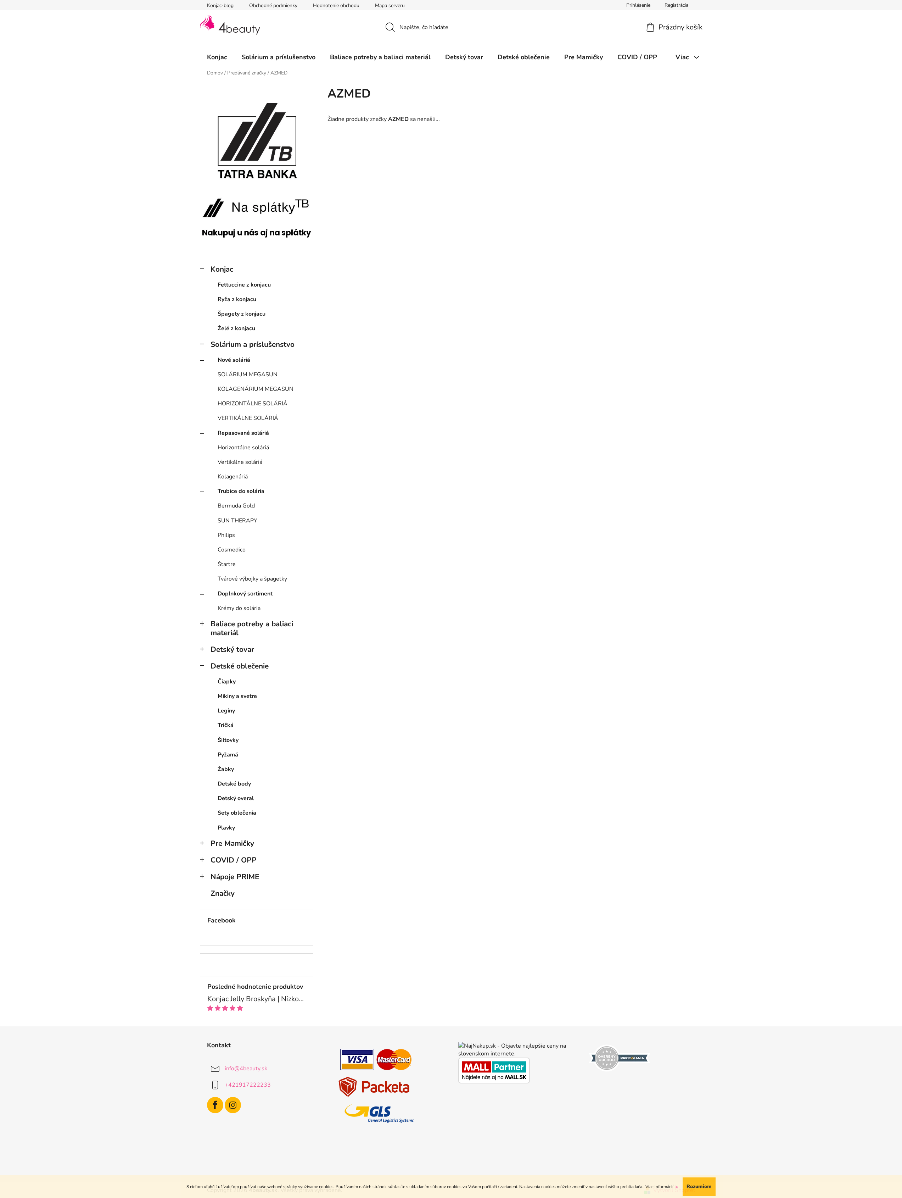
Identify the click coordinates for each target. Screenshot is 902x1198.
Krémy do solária (239, 608)
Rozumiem (699, 1186)
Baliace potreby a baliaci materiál (252, 628)
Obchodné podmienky (273, 5)
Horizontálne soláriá (243, 447)
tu (676, 1186)
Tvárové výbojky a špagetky (252, 579)
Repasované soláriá (243, 433)
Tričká (226, 725)
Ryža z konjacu (237, 299)
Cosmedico (232, 550)
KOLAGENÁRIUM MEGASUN (255, 389)
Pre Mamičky (232, 843)
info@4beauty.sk (246, 1068)
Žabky (226, 769)
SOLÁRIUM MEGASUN (248, 374)
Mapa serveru (390, 5)
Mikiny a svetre (237, 696)
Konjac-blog (220, 5)
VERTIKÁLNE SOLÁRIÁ (248, 418)
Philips (226, 535)
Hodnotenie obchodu (336, 5)
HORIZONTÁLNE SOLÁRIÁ (252, 403)
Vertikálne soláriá (240, 462)
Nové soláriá (234, 360)
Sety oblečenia (237, 813)
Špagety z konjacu (241, 314)
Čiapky (227, 682)
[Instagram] (233, 1105)
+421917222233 (248, 1085)
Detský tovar (232, 649)
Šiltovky (228, 740)
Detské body (234, 784)
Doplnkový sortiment (245, 594)
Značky (223, 893)
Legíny (226, 711)
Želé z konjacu (236, 328)
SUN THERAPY (237, 521)
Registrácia (676, 5)
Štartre (227, 564)
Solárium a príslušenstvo (253, 344)
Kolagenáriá (233, 477)
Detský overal (236, 798)
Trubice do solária (241, 491)
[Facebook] (215, 1105)
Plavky (226, 828)
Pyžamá (228, 755)
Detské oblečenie (240, 666)
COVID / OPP (234, 860)
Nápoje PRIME (235, 877)
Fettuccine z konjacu (244, 285)
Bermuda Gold (236, 506)
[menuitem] (217, 57)
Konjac (222, 269)
